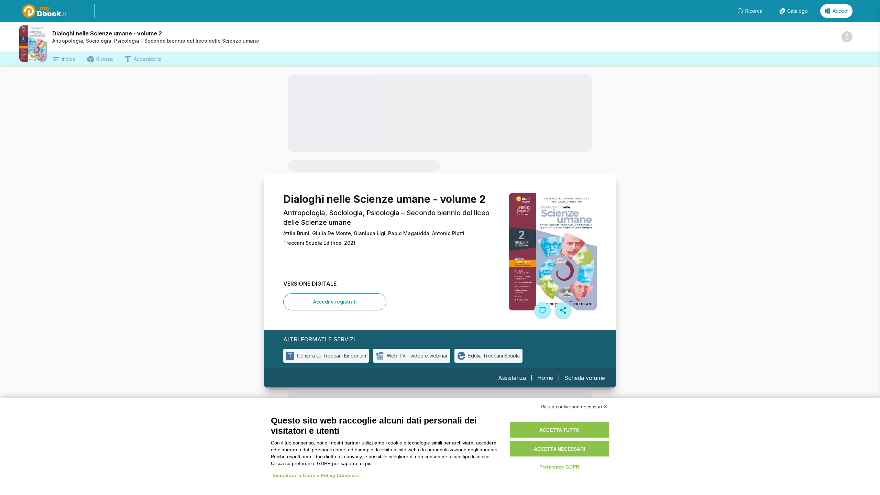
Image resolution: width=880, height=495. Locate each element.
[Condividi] (563, 310)
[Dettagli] (847, 36)
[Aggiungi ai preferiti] (542, 310)
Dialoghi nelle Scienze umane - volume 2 (107, 33)
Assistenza (512, 377)
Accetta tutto (559, 430)
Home (545, 377)
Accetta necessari (559, 449)
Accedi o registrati (335, 302)
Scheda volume (584, 377)
